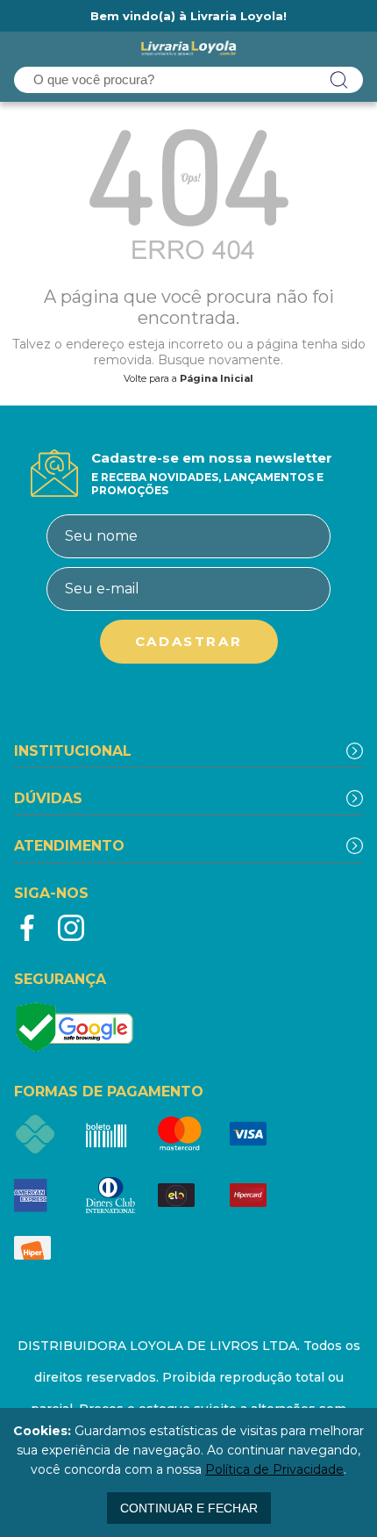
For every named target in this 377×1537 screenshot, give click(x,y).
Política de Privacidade (274, 1469)
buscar (339, 80)
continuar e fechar (189, 1508)
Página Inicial (216, 378)
